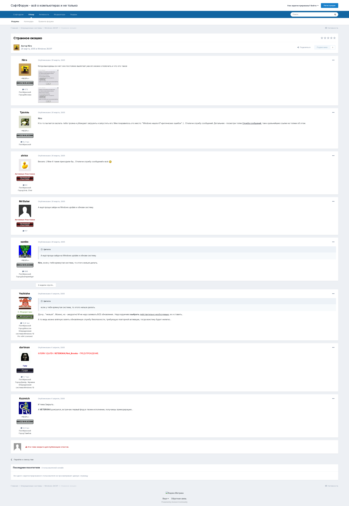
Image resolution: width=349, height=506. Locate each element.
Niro (30, 46)
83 (26, 185)
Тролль (24, 112)
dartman (24, 347)
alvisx (24, 155)
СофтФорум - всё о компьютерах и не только (44, 5)
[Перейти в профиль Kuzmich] (25, 408)
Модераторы (59, 14)
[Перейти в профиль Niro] (16, 47)
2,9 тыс (25, 428)
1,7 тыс (26, 377)
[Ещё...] (333, 60)
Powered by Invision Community (174, 502)
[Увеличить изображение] (110, 161)
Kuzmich (24, 398)
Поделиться (304, 47)
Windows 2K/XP (45, 49)
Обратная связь (178, 498)
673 (26, 89)
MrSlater (24, 201)
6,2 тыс (25, 142)
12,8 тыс (26, 323)
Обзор (31, 14)
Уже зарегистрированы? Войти (302, 5)
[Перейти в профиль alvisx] (25, 165)
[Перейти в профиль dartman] (25, 357)
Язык (165, 498)
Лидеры (73, 14)
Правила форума (46, 21)
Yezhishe (24, 293)
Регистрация (329, 5)
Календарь (29, 21)
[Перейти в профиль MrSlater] (25, 211)
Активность (44, 14)
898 (26, 271)
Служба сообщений (251, 123)
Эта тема (325, 14)
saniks (24, 241)
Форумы (15, 21)
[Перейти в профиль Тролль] (25, 122)
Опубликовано (51, 60)
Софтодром (18, 14)
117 (25, 231)
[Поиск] (335, 14)
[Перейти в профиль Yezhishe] (25, 303)
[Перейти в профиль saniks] (25, 251)
